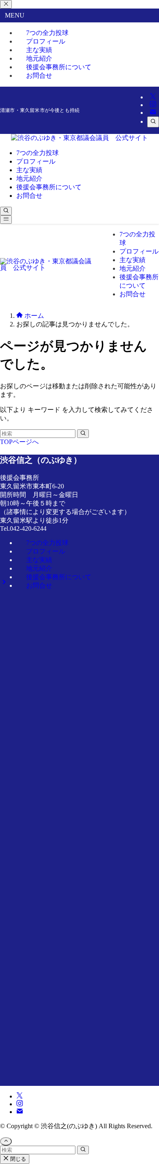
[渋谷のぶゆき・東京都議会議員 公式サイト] (79, 137)
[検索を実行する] (83, 433)
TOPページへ (19, 441)
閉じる (17, 1159)
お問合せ (39, 75)
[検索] (153, 121)
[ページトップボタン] (6, 1141)
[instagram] (153, 105)
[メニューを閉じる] (6, 4)
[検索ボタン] (6, 211)
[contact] (153, 112)
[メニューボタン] (6, 219)
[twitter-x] (153, 97)
